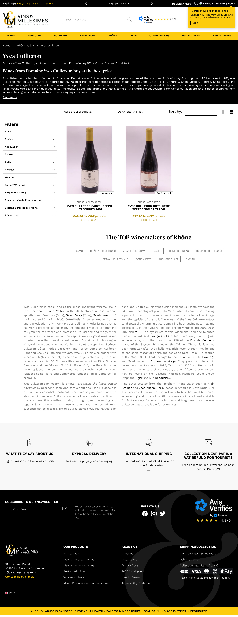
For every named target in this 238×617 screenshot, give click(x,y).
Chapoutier (160, 378)
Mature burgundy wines (78, 565)
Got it (195, 23)
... (29, 465)
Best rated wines (74, 571)
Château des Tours (103, 250)
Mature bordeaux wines (78, 559)
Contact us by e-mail (19, 576)
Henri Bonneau (179, 250)
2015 (138, 332)
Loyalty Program (132, 577)
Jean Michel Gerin (151, 387)
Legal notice (129, 559)
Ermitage (208, 357)
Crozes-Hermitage (163, 361)
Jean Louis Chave (134, 250)
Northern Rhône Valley (47, 311)
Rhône (182, 357)
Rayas (79, 250)
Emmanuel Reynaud (115, 259)
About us (127, 553)
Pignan (190, 259)
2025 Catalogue (132, 571)
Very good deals (73, 577)
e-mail (49, 3)
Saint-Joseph (102, 315)
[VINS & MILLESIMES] (25, 19)
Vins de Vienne (200, 340)
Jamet (158, 250)
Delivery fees (181, 3)
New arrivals (71, 553)
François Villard (161, 336)
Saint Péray (74, 315)
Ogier (139, 378)
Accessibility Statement (137, 583)
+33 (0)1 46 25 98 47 (29, 3)
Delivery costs (189, 559)
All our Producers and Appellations (85, 583)
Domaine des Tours (209, 250)
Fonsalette (143, 259)
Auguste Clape (169, 259)
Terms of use (130, 565)
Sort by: (175, 111)
